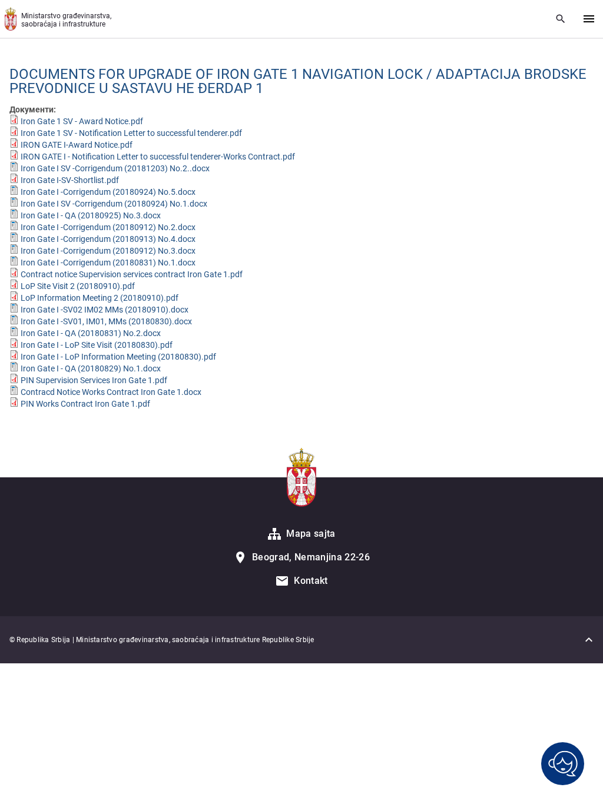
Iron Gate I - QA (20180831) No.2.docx (91, 333)
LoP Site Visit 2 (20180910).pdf (78, 286)
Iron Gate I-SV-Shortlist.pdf (70, 180)
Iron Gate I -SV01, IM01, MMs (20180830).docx (106, 321)
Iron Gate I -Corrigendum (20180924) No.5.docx (108, 192)
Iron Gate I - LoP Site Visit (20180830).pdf (97, 345)
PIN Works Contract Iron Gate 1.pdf (85, 403)
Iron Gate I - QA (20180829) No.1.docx (91, 368)
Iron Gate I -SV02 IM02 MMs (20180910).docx (104, 309)
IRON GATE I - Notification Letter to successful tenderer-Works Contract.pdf (158, 156)
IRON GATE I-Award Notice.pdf (76, 144)
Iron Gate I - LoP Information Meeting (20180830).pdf (118, 356)
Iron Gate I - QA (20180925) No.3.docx (91, 215)
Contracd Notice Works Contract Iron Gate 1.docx (111, 392)
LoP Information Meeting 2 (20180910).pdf (99, 298)
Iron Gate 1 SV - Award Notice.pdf (82, 121)
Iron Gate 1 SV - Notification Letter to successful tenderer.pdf (131, 133)
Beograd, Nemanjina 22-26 (311, 557)
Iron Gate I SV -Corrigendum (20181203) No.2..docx (115, 168)
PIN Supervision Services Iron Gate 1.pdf (94, 380)
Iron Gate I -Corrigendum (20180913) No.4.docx (108, 239)
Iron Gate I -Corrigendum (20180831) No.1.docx (108, 262)
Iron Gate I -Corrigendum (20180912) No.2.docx (108, 227)
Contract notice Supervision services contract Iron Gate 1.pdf (132, 274)
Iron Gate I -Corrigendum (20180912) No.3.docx (108, 250)
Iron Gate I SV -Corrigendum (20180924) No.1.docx (114, 203)
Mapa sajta (310, 533)
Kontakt (310, 580)
